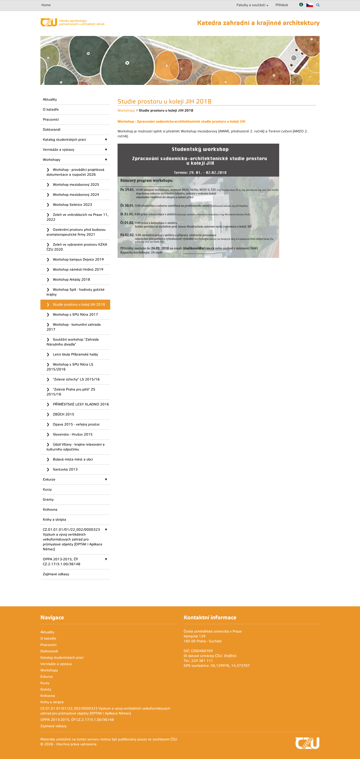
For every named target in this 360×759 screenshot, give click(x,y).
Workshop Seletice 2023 (72, 205)
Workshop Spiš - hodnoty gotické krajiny (76, 292)
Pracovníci (51, 119)
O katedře (51, 109)
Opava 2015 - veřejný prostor (76, 424)
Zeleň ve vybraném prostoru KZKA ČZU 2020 (77, 247)
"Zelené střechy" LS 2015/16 (76, 379)
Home (46, 5)
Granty (48, 499)
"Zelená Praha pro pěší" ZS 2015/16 (71, 392)
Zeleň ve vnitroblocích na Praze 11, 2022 (77, 217)
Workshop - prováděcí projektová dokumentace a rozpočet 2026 (75, 172)
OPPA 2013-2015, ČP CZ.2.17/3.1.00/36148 (61, 561)
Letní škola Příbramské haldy (75, 354)
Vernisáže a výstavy (58, 149)
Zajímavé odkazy (56, 574)
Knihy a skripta (54, 519)
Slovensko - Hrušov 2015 (72, 434)
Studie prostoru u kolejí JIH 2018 (78, 304)
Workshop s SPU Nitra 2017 (75, 314)
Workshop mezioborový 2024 (75, 194)
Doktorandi (51, 129)
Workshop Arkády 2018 (71, 279)
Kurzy (47, 489)
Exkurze (49, 479)
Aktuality (50, 99)
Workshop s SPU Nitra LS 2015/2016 (70, 367)
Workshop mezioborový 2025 (75, 184)
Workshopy (51, 159)
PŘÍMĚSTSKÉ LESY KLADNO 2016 (80, 404)
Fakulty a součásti (251, 5)
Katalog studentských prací (64, 139)
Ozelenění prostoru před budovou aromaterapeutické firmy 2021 (76, 232)
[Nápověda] (301, 5)
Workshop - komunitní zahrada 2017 (74, 327)
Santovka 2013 (65, 469)
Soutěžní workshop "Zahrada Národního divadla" (73, 342)
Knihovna (50, 509)
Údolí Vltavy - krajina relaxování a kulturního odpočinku (76, 447)
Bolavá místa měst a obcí (72, 459)
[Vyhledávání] (318, 5)
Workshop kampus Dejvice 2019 (78, 259)
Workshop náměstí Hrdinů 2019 (77, 269)
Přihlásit (282, 5)
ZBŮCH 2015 (63, 414)
